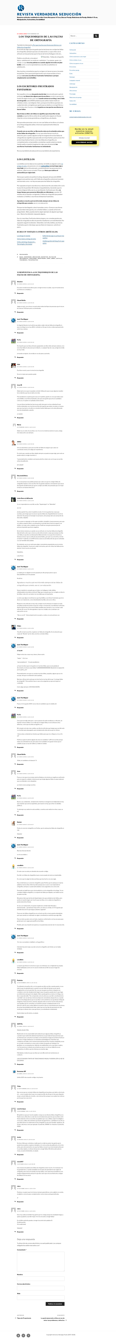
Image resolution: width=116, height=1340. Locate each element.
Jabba (19, 442)
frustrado (42, 258)
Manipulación (73, 87)
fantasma (33, 258)
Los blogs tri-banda (23, 236)
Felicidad (72, 77)
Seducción (73, 101)
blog (21, 257)
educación (36, 257)
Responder (20, 293)
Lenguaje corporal (75, 80)
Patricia (20, 980)
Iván (18, 364)
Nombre (20, 1274)
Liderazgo (72, 84)
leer (48, 258)
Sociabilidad (73, 104)
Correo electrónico (23, 1284)
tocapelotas (33, 260)
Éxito (71, 73)
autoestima (45, 166)
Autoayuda (73, 50)
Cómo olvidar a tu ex (75, 60)
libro (53, 258)
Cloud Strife (21, 300)
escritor (44, 257)
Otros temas (73, 90)
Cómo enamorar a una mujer (78, 56)
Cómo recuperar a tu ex (76, 63)
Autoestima (73, 53)
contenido (28, 257)
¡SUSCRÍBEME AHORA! (84, 142)
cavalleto (20, 865)
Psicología (24, 254)
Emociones (73, 67)
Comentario (21, 1250)
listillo (59, 258)
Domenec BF (21, 1071)
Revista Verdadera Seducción (49, 14)
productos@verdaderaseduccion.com (80, 117)
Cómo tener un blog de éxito (26, 239)
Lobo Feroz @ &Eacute (25, 498)
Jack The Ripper (22, 319)
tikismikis (23, 260)
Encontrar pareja (74, 70)
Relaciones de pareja (75, 97)
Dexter (19, 822)
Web (18, 1293)
